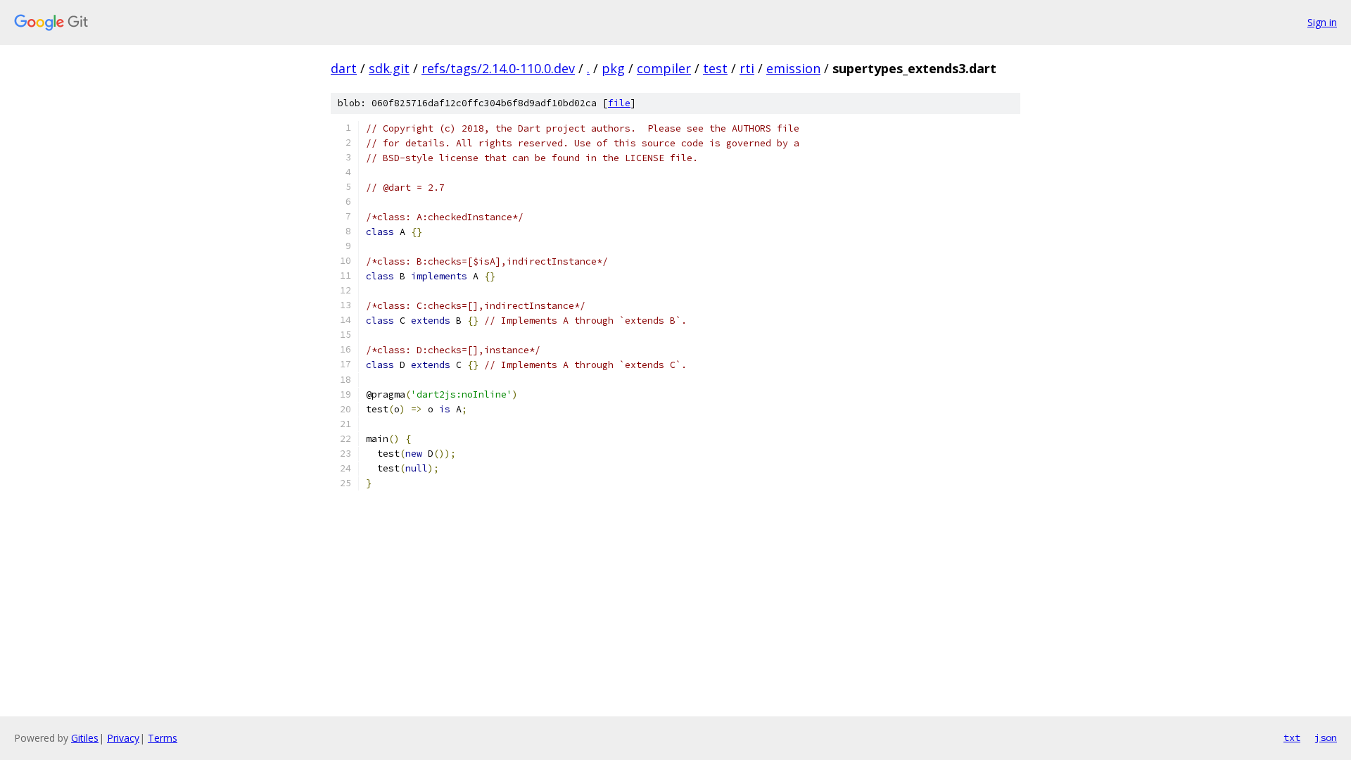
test (715, 68)
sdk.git (389, 68)
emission (793, 68)
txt (1291, 737)
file (619, 103)
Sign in (1322, 22)
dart (344, 68)
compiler (664, 68)
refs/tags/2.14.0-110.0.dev (498, 68)
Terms (162, 738)
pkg (613, 68)
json (1325, 737)
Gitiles (85, 738)
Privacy (123, 738)
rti (747, 68)
